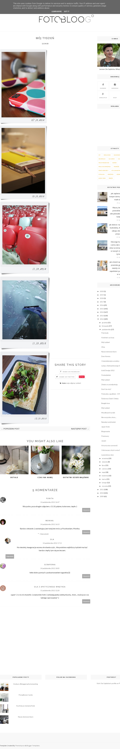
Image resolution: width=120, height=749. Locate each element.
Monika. (49, 520)
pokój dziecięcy (103, 170)
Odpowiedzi (44, 534)
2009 (102, 496)
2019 (102, 295)
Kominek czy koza (107, 338)
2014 (102, 312)
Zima (103, 347)
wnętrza (110, 174)
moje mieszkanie (104, 162)
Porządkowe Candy (26, 695)
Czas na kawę (45, 477)
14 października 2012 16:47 (49, 502)
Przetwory (105, 436)
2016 (102, 305)
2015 (102, 309)
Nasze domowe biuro (109, 352)
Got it (66, 11)
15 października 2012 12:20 (49, 590)
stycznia (105, 486)
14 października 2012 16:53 (49, 524)
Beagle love (105, 403)
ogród (114, 162)
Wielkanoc (107, 155)
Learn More (57, 11)
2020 (102, 291)
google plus (103, 97)
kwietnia (105, 476)
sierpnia (105, 462)
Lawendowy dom (107, 455)
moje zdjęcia (70, 383)
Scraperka (50, 564)
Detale (14, 477)
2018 (102, 298)
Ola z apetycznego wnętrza (50, 587)
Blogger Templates (33, 746)
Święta (111, 178)
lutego (104, 483)
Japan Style (105, 427)
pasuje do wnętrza (105, 166)
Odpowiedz (86, 510)
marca (104, 479)
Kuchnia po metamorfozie (25, 706)
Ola (52, 539)
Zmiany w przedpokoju (109, 384)
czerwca (105, 469)
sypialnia (102, 174)
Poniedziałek (106, 375)
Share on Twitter (66, 377)
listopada (105, 326)
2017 (102, 302)
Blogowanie (105, 431)
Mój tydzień (105, 342)
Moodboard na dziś (108, 413)
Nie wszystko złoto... (108, 417)
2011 (102, 489)
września (105, 458)
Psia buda (104, 333)
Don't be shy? (106, 389)
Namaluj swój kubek (108, 422)
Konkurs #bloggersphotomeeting (25, 684)
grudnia (104, 323)
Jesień (103, 441)
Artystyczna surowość (109, 445)
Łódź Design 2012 (107, 370)
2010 (102, 493)
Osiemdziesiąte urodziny (110, 361)
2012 (102, 319)
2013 (102, 316)
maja (103, 472)
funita (50, 498)
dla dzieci (112, 159)
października (106, 329)
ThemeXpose (20, 746)
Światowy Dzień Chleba (109, 399)
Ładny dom (102, 178)
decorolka (102, 159)
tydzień (78, 383)
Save (82, 377)
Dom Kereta (105, 356)
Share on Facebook (71, 372)
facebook (103, 88)
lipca (103, 465)
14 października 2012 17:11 (52, 543)
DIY (100, 155)
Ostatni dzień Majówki (76, 477)
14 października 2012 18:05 (49, 568)
